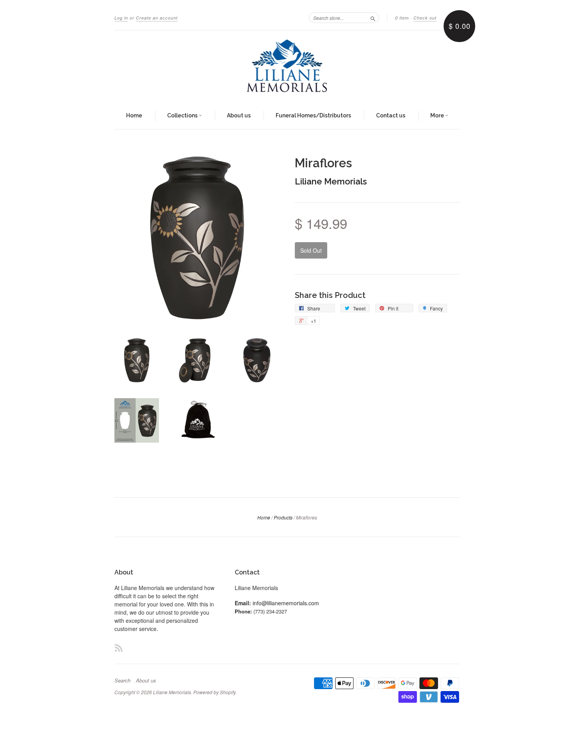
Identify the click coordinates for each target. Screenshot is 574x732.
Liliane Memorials (331, 181)
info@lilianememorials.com (286, 603)
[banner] (287, 66)
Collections (183, 115)
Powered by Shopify (214, 692)
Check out (425, 18)
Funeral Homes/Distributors (313, 115)
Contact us (390, 115)
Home (134, 115)
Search (122, 680)
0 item (402, 18)
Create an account (157, 18)
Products (283, 517)
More (437, 115)
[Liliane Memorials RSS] (118, 647)
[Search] (373, 17)
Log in (121, 18)
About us (239, 115)
